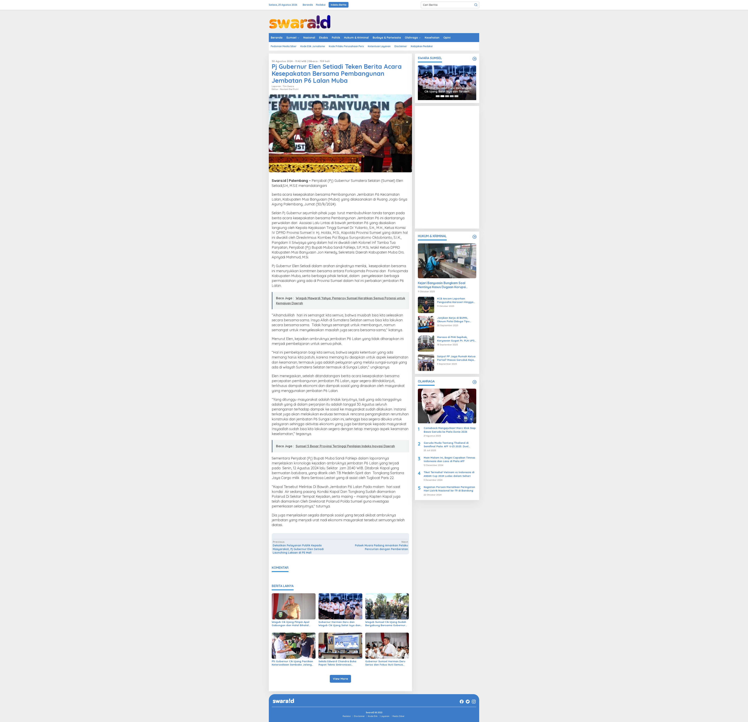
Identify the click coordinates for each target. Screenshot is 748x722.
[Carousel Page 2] (442, 96)
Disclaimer (359, 716)
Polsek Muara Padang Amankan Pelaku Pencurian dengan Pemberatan (381, 545)
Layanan (385, 716)
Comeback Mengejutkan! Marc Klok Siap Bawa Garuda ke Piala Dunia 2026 (450, 430)
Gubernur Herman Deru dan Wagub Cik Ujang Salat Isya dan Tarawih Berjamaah (339, 623)
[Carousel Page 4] (452, 96)
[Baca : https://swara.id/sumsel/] (474, 58)
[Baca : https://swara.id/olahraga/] (474, 382)
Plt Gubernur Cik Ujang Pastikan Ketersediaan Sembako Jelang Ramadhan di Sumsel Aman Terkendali (292, 663)
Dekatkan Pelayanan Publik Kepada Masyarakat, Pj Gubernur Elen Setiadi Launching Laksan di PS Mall (298, 547)
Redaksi (347, 716)
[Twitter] (467, 701)
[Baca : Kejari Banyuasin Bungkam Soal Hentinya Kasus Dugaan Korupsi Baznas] (447, 260)
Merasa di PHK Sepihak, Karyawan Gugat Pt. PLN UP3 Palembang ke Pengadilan (455, 338)
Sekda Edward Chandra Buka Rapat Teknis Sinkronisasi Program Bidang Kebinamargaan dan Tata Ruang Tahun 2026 (340, 663)
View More (340, 679)
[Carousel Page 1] (438, 96)
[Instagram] (473, 701)
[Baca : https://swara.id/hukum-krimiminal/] (474, 236)
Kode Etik (373, 716)
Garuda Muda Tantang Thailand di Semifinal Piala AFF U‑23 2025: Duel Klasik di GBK (446, 444)
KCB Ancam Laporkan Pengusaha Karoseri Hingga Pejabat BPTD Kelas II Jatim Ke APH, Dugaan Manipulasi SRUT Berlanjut (455, 300)
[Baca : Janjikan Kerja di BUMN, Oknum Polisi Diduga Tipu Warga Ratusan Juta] (426, 324)
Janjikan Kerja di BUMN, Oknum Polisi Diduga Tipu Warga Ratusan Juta (453, 319)
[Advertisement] (447, 167)
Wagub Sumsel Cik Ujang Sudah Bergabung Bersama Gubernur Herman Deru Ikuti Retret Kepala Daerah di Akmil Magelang (386, 623)
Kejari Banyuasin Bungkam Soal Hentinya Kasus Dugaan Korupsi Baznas (442, 285)
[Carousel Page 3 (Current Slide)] (447, 96)
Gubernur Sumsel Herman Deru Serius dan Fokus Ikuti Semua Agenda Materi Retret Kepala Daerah (385, 663)
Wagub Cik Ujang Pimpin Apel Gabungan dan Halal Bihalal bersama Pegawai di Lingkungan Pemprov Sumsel (293, 623)
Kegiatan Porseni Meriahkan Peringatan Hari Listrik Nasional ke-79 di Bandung (449, 489)
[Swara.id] (300, 21)
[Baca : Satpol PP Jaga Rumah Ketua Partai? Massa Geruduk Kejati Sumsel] (426, 362)
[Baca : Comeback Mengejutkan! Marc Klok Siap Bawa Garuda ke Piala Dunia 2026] (447, 406)
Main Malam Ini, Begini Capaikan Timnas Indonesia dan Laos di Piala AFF (449, 459)
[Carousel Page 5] (456, 96)
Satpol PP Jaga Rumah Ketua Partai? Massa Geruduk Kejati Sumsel (456, 358)
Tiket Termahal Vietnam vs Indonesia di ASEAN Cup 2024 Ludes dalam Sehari (449, 474)
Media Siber (399, 716)
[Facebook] (461, 701)
